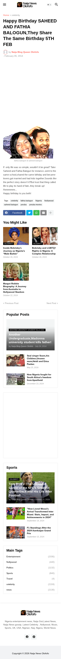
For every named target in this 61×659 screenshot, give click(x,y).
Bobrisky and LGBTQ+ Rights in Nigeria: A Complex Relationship (44, 251)
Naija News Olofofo (39, 653)
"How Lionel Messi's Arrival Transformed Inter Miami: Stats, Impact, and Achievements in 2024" (40, 513)
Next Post (51, 303)
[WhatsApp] (36, 212)
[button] (4, 4)
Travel (30, 578)
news (30, 589)
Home (6, 15)
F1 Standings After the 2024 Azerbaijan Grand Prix (39, 530)
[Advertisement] (30, 91)
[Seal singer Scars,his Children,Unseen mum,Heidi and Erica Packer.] (15, 360)
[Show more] (50, 212)
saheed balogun (11, 205)
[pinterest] (34, 637)
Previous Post (11, 303)
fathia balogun (27, 201)
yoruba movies (35, 205)
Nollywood (48, 201)
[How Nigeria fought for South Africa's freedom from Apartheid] (15, 379)
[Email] (43, 212)
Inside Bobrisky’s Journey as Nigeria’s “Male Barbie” (14, 251)
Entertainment (30, 556)
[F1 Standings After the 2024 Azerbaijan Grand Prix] (15, 532)
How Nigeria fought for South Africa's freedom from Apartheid (39, 377)
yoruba (24, 205)
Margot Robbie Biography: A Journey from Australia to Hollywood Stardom (14, 287)
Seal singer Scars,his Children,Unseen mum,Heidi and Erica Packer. (38, 359)
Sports (30, 573)
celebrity (16, 15)
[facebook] (27, 637)
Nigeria (39, 201)
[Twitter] (29, 212)
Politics (30, 567)
